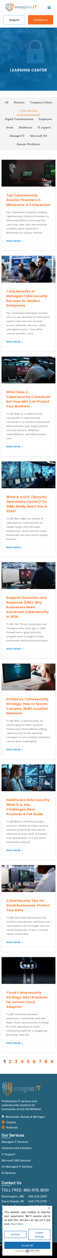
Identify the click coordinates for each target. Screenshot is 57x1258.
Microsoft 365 (38, 136)
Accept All (27, 1245)
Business (19, 102)
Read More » (14, 240)
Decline (15, 1234)
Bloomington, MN (13, 1196)
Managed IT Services (15, 1142)
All (7, 102)
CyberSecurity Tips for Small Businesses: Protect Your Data (28, 905)
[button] (49, 7)
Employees (45, 119)
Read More (17, 1223)
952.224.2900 (37, 1196)
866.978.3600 (36, 1189)
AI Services (9, 1173)
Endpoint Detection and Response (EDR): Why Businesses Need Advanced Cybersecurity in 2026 (27, 607)
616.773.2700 (37, 1201)
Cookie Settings (39, 1234)
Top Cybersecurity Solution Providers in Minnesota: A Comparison (28, 200)
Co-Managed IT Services (17, 1166)
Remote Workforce (28, 144)
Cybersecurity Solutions (17, 1148)
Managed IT (17, 136)
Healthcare (25, 127)
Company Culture (41, 102)
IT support (44, 127)
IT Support (8, 1154)
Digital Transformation (19, 119)
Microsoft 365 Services (16, 1160)
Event (9, 127)
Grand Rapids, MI (13, 1201)
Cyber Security (28, 111)
